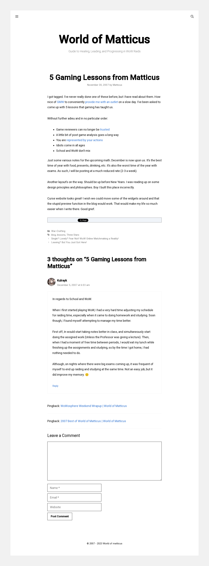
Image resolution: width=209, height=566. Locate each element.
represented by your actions (84, 140)
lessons (61, 234)
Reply (55, 385)
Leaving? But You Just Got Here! (69, 242)
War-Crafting (58, 231)
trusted (105, 129)
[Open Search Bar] (192, 16)
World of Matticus (104, 39)
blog (53, 234)
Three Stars (73, 234)
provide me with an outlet (101, 102)
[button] (16, 16)
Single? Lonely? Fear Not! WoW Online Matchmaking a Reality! (85, 238)
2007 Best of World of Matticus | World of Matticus (93, 421)
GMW (60, 102)
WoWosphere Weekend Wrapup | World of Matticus (94, 406)
